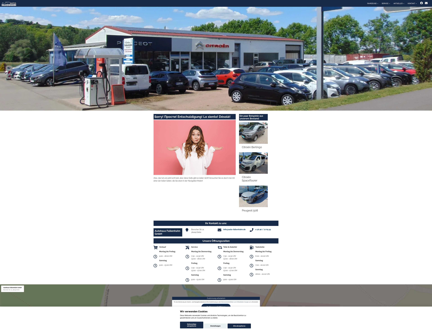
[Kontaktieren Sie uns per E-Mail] (426, 3)
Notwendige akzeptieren (191, 325)
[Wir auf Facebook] (421, 3)
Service (385, 3)
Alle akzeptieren (239, 326)
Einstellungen (215, 326)
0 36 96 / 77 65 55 (263, 229)
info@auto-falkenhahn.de (234, 229)
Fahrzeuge (372, 3)
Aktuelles (398, 3)
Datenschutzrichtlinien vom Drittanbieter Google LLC (236, 302)
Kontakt (411, 3)
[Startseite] (9, 4)
